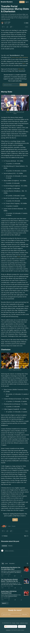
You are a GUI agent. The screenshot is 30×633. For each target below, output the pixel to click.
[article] (15, 572)
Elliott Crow (7, 22)
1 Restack (13, 526)
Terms (17, 623)
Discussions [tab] (11, 563)
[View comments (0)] (7, 26)
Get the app (22, 626)
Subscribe (22, 2)
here (24, 63)
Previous (5, 536)
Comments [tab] (4, 545)
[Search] (27, 563)
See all (4, 603)
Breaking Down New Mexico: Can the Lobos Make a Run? (10, 568)
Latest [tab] (6, 563)
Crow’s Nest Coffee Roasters (19, 57)
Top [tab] (3, 563)
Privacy (13, 623)
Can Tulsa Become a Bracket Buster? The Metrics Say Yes (9, 580)
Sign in (27, 2)
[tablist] (7, 545)
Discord (20, 69)
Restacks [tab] (10, 545)
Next (25, 536)
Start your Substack (11, 626)
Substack (8, 630)
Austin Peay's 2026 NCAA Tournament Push (9, 592)
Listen (27, 23)
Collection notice (24, 623)
